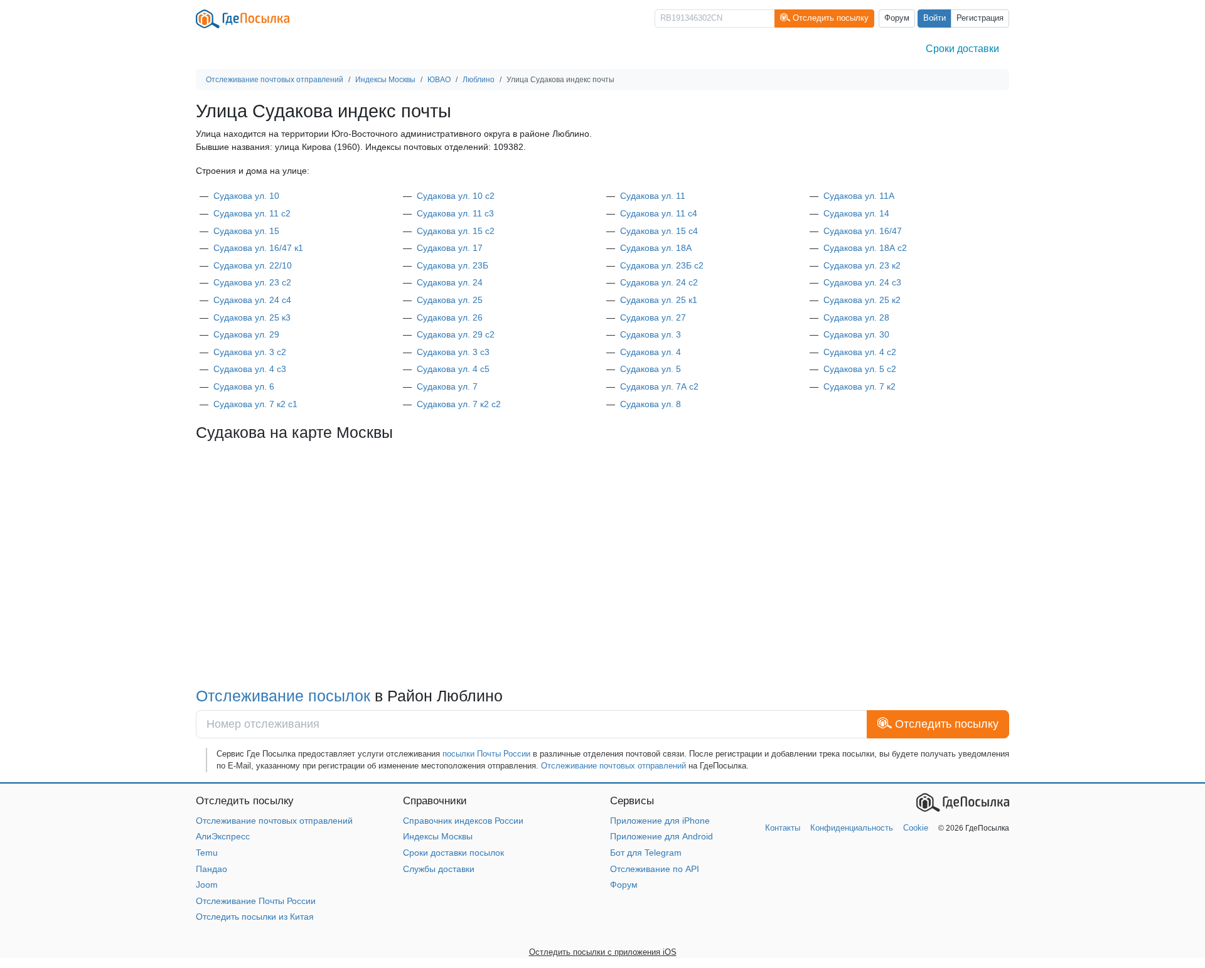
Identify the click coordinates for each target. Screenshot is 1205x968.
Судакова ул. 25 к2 (862, 300)
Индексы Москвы (438, 836)
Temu (207, 853)
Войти (934, 18)
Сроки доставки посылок (453, 853)
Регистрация (980, 18)
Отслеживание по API (654, 869)
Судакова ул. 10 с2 (456, 196)
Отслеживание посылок (285, 696)
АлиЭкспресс (223, 836)
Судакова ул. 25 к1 (658, 300)
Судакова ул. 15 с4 (659, 231)
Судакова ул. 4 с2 (859, 352)
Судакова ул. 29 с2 (456, 334)
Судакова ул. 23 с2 (252, 282)
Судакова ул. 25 (450, 300)
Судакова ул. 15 (246, 231)
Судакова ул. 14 (856, 213)
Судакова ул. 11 (652, 196)
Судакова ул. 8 (650, 404)
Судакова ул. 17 (450, 248)
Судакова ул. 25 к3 (252, 317)
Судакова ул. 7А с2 (659, 386)
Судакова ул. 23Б (452, 265)
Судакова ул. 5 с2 (859, 369)
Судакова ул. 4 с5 (453, 369)
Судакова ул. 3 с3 (453, 352)
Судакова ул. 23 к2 (862, 265)
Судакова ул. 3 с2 (249, 352)
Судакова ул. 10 (246, 196)
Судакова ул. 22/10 (252, 265)
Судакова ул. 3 (650, 334)
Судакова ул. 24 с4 (252, 300)
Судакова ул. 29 (246, 334)
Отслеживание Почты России (256, 901)
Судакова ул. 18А (656, 248)
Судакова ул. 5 (650, 369)
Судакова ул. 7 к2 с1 (255, 404)
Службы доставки (438, 869)
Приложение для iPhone (660, 821)
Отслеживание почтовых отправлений (613, 765)
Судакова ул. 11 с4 (658, 213)
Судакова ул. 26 (450, 317)
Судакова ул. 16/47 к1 (258, 248)
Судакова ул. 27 (653, 317)
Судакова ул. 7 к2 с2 (459, 404)
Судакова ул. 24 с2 (659, 282)
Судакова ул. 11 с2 (252, 213)
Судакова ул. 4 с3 (249, 369)
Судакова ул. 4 (650, 352)
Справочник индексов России (463, 821)
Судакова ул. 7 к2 (859, 386)
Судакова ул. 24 (450, 282)
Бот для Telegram (646, 853)
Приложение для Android (661, 836)
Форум (896, 18)
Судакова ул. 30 (856, 334)
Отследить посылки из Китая (255, 917)
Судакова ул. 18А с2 (865, 248)
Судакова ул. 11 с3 (455, 213)
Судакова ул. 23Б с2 (662, 265)
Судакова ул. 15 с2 (456, 231)
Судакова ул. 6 (243, 386)
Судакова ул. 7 (447, 386)
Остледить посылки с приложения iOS (603, 952)
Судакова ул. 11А (858, 196)
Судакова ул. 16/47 (862, 231)
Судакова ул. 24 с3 (862, 282)
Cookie (915, 827)
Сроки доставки (962, 48)
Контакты (782, 827)
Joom (207, 885)
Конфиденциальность (851, 827)
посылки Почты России (486, 753)
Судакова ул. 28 (856, 317)
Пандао (211, 869)
